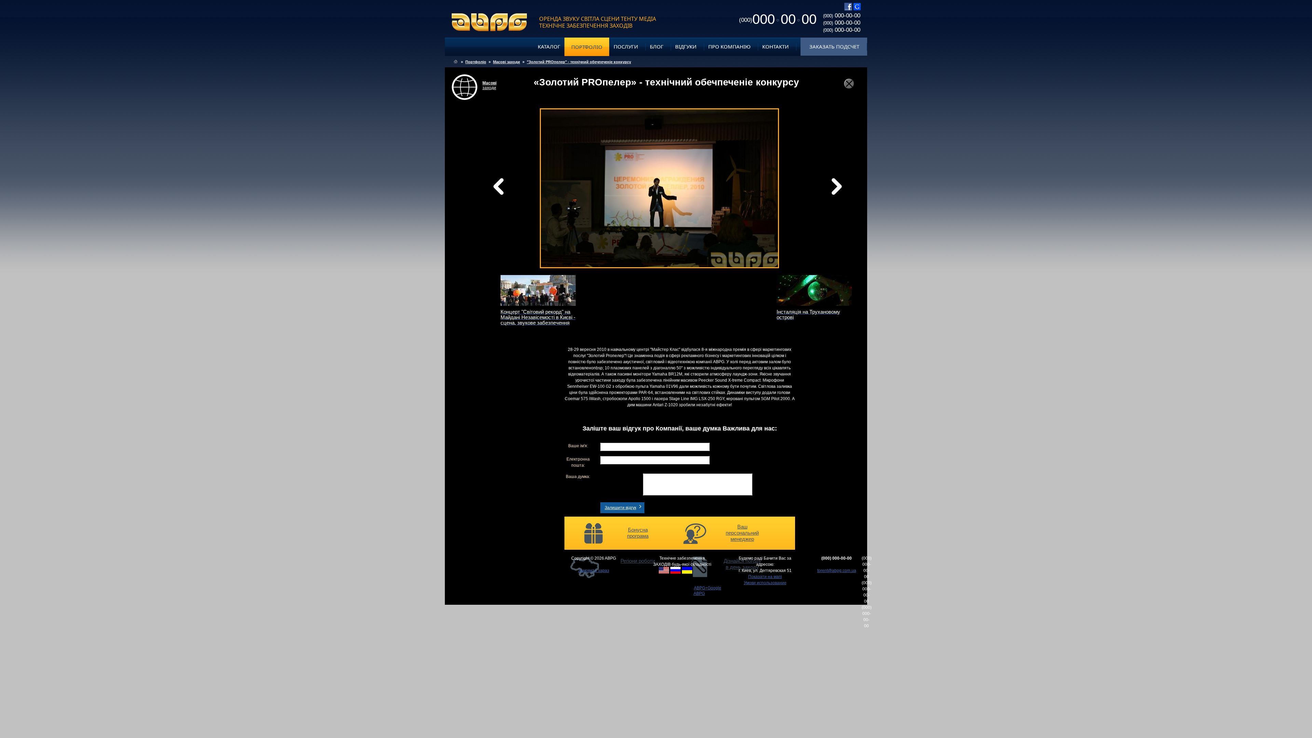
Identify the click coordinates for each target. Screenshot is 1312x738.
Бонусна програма (637, 533)
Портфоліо (586, 46)
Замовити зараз (593, 570)
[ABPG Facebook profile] (848, 9)
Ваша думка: (578, 476)
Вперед (723, 195)
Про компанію (729, 46)
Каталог (549, 46)
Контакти (775, 46)
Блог (657, 46)
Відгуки (686, 46)
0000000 (778, 19)
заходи (489, 85)
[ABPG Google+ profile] (857, 9)
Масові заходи (506, 62)
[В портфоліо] (849, 84)
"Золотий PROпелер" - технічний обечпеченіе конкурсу (579, 62)
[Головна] (455, 62)
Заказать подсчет (834, 46)
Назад (516, 188)
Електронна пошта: (578, 462)
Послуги (626, 46)
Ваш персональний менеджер (742, 533)
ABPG (489, 22)
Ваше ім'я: (578, 445)
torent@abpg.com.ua (836, 570)
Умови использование (765, 582)
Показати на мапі (765, 576)
